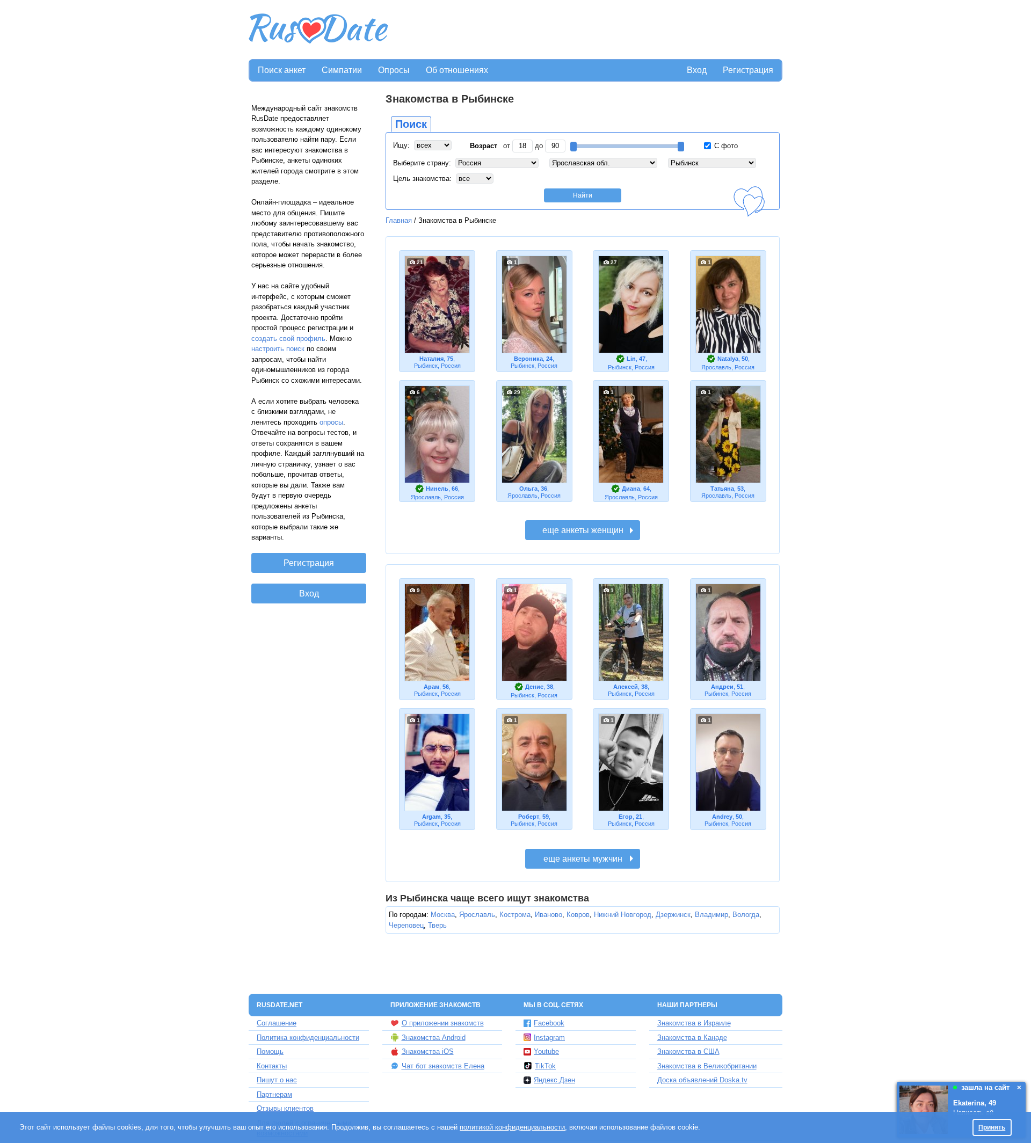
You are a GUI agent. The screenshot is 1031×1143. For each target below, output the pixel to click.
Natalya (727, 358)
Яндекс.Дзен (554, 1080)
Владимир (711, 915)
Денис (534, 686)
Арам (431, 686)
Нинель (437, 488)
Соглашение (276, 1023)
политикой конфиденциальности (512, 1127)
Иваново (548, 915)
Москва (443, 915)
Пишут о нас (277, 1080)
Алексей (625, 686)
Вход (697, 70)
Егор (626, 816)
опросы (331, 422)
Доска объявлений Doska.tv (702, 1080)
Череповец (406, 925)
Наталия (431, 358)
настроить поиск (277, 349)
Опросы (394, 70)
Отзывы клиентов (285, 1108)
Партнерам (274, 1094)
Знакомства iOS (428, 1051)
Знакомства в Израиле (694, 1023)
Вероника (528, 358)
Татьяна (722, 488)
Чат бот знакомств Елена (443, 1066)
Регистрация (748, 70)
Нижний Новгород (622, 915)
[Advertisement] (586, 30)
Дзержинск (673, 915)
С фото (725, 146)
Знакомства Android (434, 1037)
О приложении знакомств (443, 1023)
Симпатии (342, 70)
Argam (431, 816)
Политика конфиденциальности (308, 1037)
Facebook (549, 1023)
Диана (631, 488)
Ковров (578, 915)
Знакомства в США (688, 1051)
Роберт (528, 816)
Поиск (411, 124)
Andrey (722, 816)
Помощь (270, 1051)
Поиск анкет (282, 70)
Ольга (528, 488)
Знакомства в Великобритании (707, 1066)
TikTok (545, 1066)
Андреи (722, 686)
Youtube (546, 1051)
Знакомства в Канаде (692, 1037)
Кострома (515, 915)
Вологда (745, 915)
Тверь (437, 925)
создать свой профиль (288, 338)
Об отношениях (457, 70)
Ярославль (477, 915)
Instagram (549, 1037)
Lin (631, 358)
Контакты (272, 1066)
